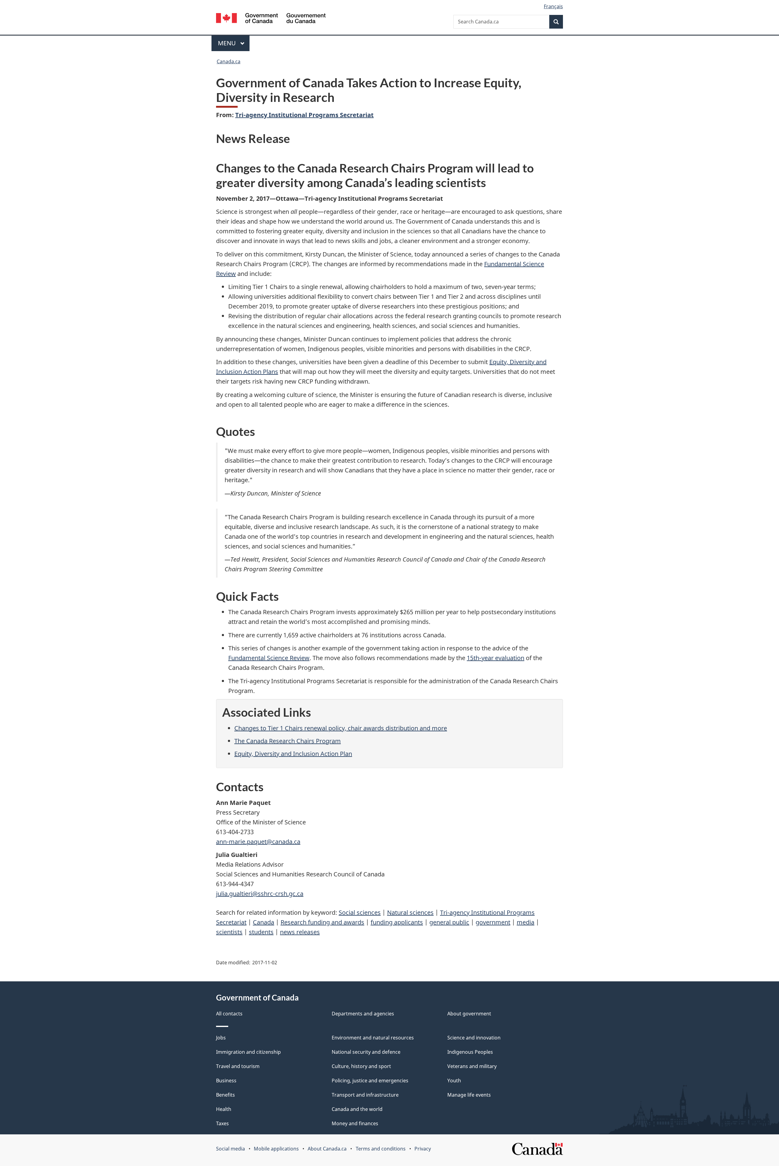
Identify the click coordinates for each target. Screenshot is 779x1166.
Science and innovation (474, 1037)
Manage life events (469, 1094)
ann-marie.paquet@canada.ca (258, 841)
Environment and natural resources (373, 1037)
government (493, 922)
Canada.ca (228, 61)
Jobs (221, 1037)
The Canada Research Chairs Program (287, 741)
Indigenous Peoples (470, 1052)
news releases (300, 932)
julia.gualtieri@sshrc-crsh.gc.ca (259, 893)
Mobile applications (276, 1148)
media (525, 922)
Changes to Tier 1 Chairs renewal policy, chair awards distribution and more (340, 728)
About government (469, 1013)
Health (223, 1109)
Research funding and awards (322, 922)
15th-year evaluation (495, 658)
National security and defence (366, 1052)
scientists (229, 932)
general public (449, 922)
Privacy (422, 1148)
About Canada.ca (327, 1148)
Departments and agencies (363, 1013)
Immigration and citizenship (248, 1052)
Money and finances (355, 1123)
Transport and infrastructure (365, 1094)
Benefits (225, 1094)
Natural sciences (410, 912)
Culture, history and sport (361, 1066)
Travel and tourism (238, 1066)
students (261, 932)
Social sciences (360, 912)
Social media (230, 1148)
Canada (263, 922)
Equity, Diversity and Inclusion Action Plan (293, 754)
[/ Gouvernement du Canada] (271, 19)
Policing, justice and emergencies (370, 1080)
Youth (454, 1080)
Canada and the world (357, 1109)
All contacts (229, 1013)
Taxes (222, 1123)
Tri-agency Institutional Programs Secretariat (304, 115)
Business (226, 1080)
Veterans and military (472, 1066)
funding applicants (397, 922)
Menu (227, 43)
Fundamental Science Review (268, 658)
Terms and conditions (381, 1148)
